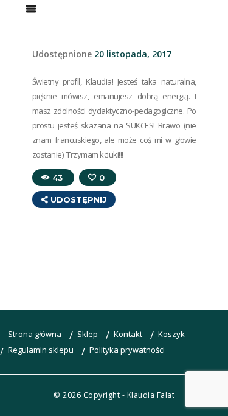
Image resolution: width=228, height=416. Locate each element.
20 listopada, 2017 (132, 54)
